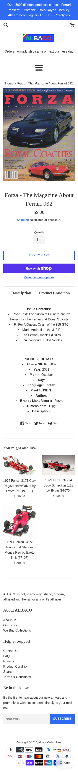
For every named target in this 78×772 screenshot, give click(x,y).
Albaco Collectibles (49, 742)
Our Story (10, 625)
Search (8, 671)
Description (21, 293)
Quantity (39, 232)
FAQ (6, 656)
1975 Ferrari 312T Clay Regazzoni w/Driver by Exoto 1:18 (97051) (19, 486)
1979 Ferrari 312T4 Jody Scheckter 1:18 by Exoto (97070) (58, 485)
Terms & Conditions (17, 677)
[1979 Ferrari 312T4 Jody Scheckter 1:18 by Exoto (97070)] (58, 465)
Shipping (23, 219)
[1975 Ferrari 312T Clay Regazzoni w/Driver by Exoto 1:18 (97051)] (19, 465)
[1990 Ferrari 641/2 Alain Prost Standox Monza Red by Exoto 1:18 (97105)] (19, 521)
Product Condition (54, 293)
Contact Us (11, 651)
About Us (9, 620)
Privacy (8, 661)
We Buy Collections (17, 630)
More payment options (39, 277)
